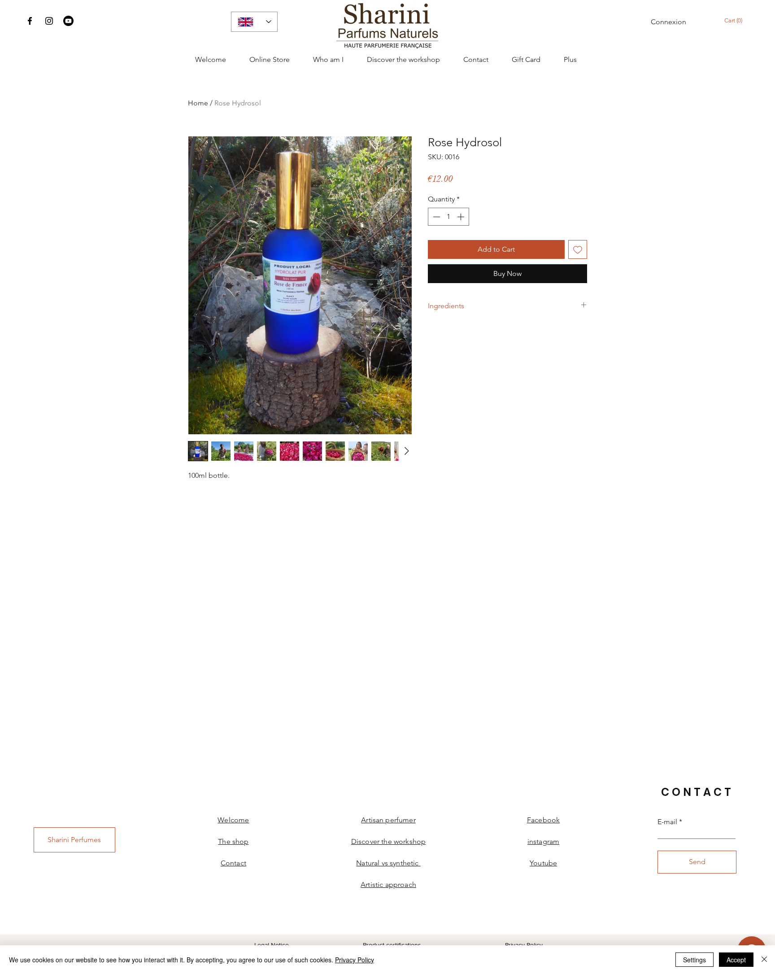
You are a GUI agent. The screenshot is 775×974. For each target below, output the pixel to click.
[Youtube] (68, 21)
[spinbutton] (448, 216)
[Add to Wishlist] (577, 249)
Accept (736, 959)
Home (198, 103)
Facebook (543, 820)
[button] (737, 20)
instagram (543, 841)
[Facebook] (30, 21)
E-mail (667, 821)
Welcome (233, 820)
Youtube (543, 863)
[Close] (764, 959)
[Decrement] (435, 216)
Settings (694, 959)
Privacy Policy (524, 944)
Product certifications (392, 944)
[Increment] (461, 216)
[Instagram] (49, 21)
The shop (233, 841)
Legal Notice (271, 944)
